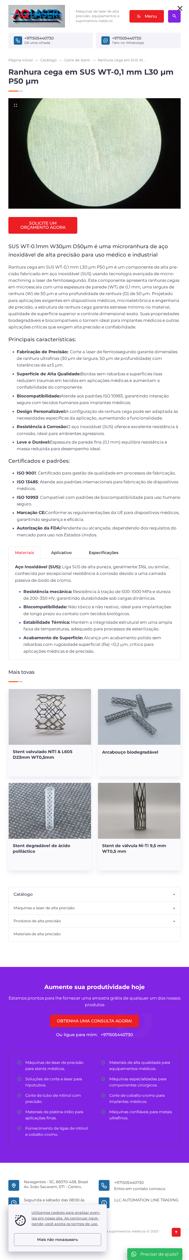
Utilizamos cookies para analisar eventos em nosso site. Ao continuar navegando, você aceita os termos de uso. (66, 1218)
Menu (151, 16)
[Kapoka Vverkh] (176, 1232)
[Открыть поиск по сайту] (174, 16)
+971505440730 (39, 38)
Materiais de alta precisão (37, 934)
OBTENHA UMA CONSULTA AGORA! (94, 1020)
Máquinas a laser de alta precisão (44, 908)
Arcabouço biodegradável (130, 752)
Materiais (24, 552)
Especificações (103, 552)
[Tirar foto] (180, 8)
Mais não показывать (57, 1239)
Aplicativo (61, 552)
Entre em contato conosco (139, 1188)
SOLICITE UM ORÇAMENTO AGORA (42, 225)
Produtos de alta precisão (37, 921)
